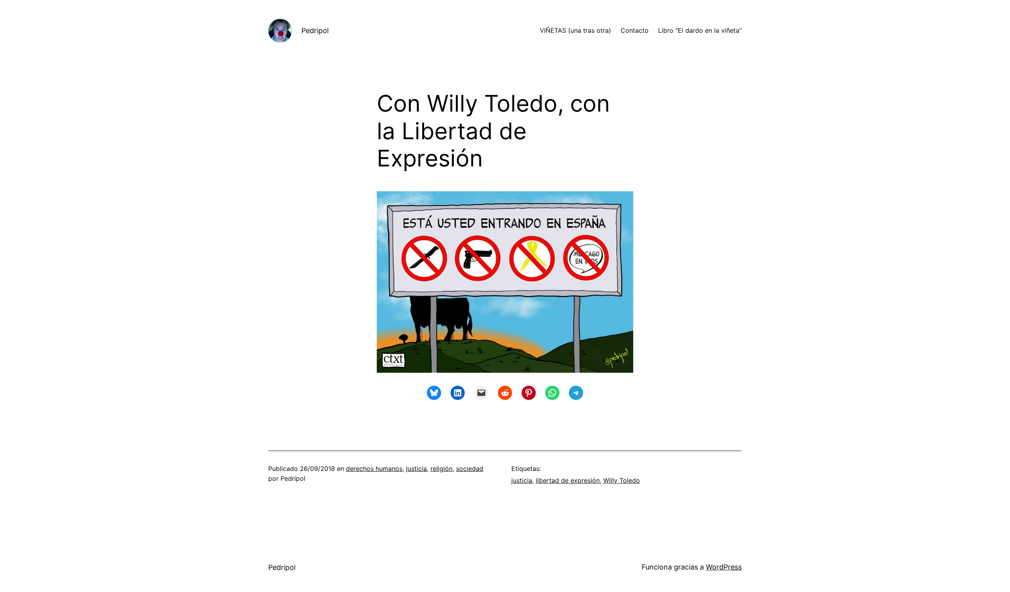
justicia (416, 468)
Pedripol (315, 30)
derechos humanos (374, 468)
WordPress (724, 567)
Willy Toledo (621, 480)
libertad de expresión (568, 480)
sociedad (469, 468)
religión (441, 468)
